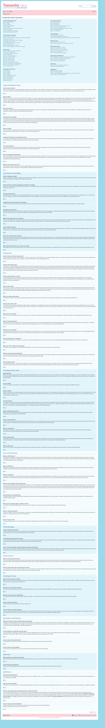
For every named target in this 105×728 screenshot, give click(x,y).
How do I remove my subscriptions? (57, 60)
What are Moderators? (54, 23)
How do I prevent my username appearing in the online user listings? (16, 37)
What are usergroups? (54, 24)
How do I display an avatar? (8, 43)
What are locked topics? (8, 79)
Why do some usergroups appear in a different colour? (61, 28)
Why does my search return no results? (58, 48)
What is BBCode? (6, 70)
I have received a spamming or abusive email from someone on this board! (65, 37)
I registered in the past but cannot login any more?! (13, 28)
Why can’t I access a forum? (9, 58)
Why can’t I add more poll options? (10, 55)
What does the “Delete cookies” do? (10, 32)
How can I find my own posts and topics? (58, 52)
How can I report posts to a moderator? (11, 62)
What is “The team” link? (55, 30)
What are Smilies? (6, 72)
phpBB (46, 212)
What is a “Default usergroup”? (56, 29)
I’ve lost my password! (7, 29)
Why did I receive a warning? (9, 60)
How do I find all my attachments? (57, 66)
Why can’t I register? (7, 24)
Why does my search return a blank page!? (59, 50)
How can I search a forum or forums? (57, 47)
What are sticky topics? (7, 77)
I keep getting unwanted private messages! (59, 36)
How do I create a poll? (7, 54)
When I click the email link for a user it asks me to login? (14, 46)
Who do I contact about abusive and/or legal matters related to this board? (65, 73)
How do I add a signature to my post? (10, 53)
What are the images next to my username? (12, 42)
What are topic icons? (7, 80)
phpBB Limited (40, 676)
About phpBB (6, 677)
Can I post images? (7, 74)
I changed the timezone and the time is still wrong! (13, 40)
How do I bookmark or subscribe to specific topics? (60, 58)
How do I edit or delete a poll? (9, 57)
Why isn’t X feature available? (56, 71)
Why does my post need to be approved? (11, 64)
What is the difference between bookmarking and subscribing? (62, 56)
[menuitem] (11, 11)
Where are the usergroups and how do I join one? (60, 25)
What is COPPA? (6, 23)
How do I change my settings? (9, 36)
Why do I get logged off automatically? (10, 30)
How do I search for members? (56, 51)
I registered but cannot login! (8, 25)
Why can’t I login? (6, 27)
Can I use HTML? (6, 71)
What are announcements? (8, 76)
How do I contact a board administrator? (58, 74)
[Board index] (16, 6)
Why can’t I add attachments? (9, 59)
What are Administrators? (55, 22)
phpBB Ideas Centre (62, 685)
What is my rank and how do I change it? (11, 45)
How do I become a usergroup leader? (58, 27)
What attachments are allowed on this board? (59, 65)
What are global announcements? (9, 75)
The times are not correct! (8, 38)
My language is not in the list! (9, 41)
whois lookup (6, 693)
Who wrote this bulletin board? (56, 70)
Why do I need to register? (8, 22)
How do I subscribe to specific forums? (58, 59)
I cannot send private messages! (56, 35)
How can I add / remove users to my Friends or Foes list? (61, 43)
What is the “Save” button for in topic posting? (12, 63)
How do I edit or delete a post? (9, 52)
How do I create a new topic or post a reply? (12, 50)
